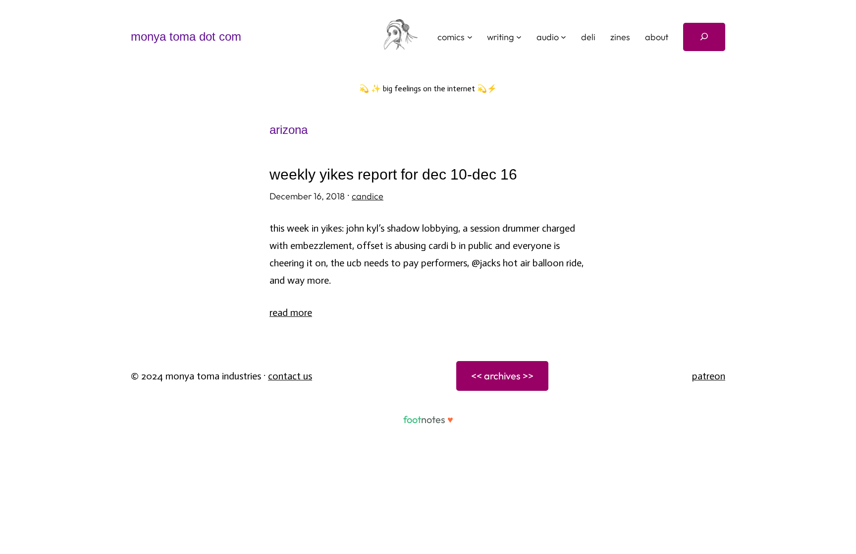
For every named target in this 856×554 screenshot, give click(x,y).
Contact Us (290, 376)
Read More (290, 312)
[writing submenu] (519, 37)
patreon (708, 376)
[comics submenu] (470, 37)
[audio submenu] (563, 37)
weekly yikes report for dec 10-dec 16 (393, 174)
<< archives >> (502, 375)
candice (367, 196)
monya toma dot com (186, 36)
